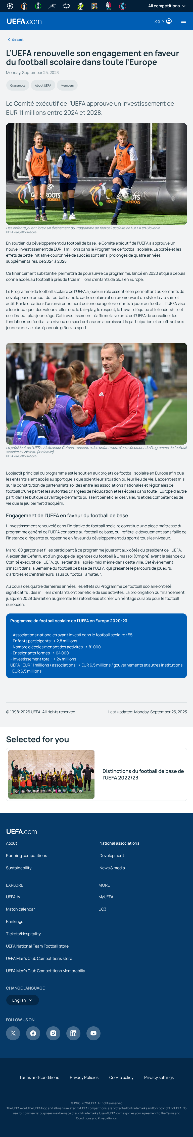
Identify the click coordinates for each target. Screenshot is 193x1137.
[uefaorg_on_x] (13, 1039)
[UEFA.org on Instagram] (53, 1039)
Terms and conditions (39, 1077)
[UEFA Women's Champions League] (66, 5)
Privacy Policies (84, 1077)
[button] (181, 21)
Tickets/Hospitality (23, 933)
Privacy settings (159, 1077)
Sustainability (18, 868)
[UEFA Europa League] (24, 5)
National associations (119, 843)
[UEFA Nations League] (94, 5)
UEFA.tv (13, 896)
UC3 (102, 909)
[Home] (21, 831)
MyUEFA (106, 896)
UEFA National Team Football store (37, 946)
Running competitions (26, 855)
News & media (112, 868)
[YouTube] (93, 1039)
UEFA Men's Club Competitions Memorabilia (45, 970)
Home (24, 21)
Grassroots (17, 85)
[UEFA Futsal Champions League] (52, 5)
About (11, 843)
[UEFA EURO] (109, 5)
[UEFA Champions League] (10, 5)
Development (112, 855)
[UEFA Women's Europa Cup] (80, 5)
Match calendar (20, 909)
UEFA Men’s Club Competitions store (39, 958)
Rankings (14, 921)
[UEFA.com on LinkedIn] (73, 1039)
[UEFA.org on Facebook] (33, 1039)
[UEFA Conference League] (38, 5)
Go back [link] (17, 39)
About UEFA (43, 85)
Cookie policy (121, 1077)
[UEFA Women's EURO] (123, 5)
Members (67, 85)
